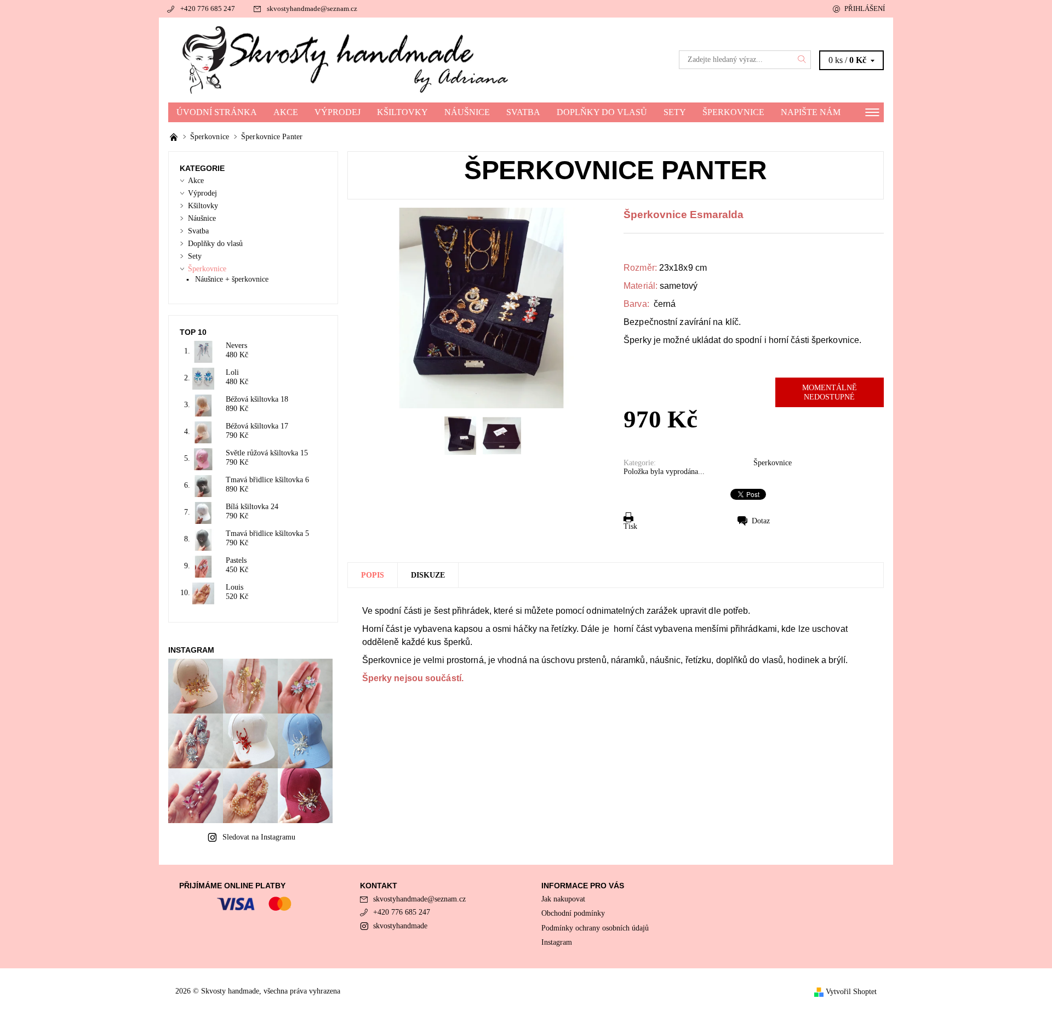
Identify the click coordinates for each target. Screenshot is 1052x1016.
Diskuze (428, 575)
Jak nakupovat (563, 899)
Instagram (556, 942)
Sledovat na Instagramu (258, 837)
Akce (285, 112)
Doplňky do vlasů (602, 112)
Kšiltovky (402, 112)
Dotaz (761, 521)
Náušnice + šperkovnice (231, 279)
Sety (675, 112)
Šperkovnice (733, 112)
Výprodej (338, 112)
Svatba (523, 112)
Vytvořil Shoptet (851, 992)
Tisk (630, 526)
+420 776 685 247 (207, 8)
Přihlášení (864, 8)
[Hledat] (802, 59)
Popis (372, 575)
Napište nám (811, 112)
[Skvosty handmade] (347, 59)
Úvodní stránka (216, 112)
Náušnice (467, 112)
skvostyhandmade (400, 926)
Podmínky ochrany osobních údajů (595, 928)
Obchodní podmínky (573, 913)
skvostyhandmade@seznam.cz (312, 8)
